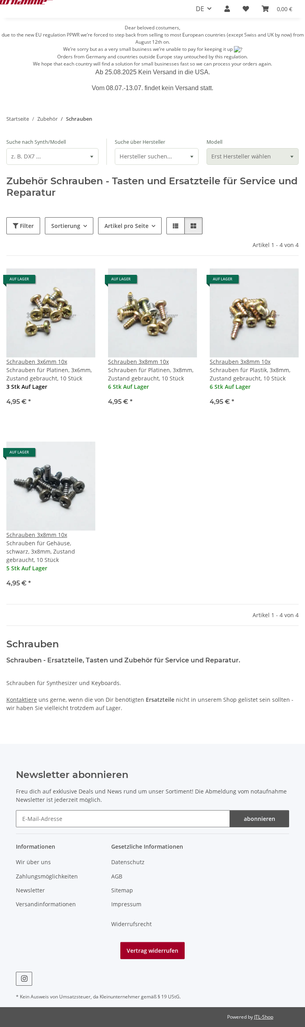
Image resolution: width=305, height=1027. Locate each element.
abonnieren (259, 818)
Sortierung (65, 226)
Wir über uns (33, 862)
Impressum (126, 904)
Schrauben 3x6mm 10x (36, 361)
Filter (26, 226)
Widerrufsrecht (131, 924)
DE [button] (200, 8)
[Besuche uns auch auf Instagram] (24, 979)
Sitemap (122, 890)
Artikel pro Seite (126, 226)
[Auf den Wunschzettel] (82, 282)
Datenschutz (128, 862)
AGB (116, 876)
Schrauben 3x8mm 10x (138, 361)
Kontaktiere (21, 699)
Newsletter (30, 890)
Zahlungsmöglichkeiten (47, 876)
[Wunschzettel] (245, 9)
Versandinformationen (46, 904)
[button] (227, 9)
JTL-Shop (263, 1016)
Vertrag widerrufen (152, 950)
